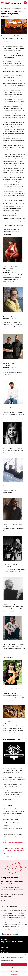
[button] (26, 954)
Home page (5, 8)
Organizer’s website (7, 952)
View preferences (14, 971)
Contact (3, 950)
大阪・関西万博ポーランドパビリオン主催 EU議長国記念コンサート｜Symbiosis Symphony (13, 851)
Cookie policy (14, 974)
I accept (14, 964)
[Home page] (11, 2)
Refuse (14, 967)
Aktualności (16, 8)
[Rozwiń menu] (25, 2)
